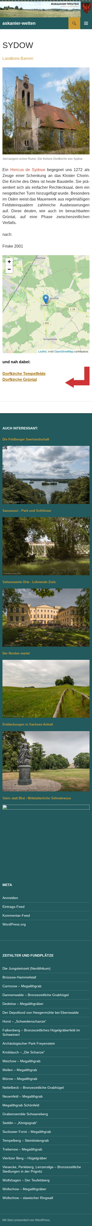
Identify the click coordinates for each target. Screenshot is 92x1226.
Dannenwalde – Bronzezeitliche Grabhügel (35, 995)
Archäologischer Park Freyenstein (28, 1043)
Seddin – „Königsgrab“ (19, 1123)
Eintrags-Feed (13, 907)
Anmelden (10, 898)
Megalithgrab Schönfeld (20, 1105)
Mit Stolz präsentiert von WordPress (26, 1220)
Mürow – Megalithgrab (19, 1079)
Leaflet (42, 351)
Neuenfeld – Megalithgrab (22, 1096)
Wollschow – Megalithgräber (24, 1189)
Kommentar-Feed (16, 915)
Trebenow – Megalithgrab (22, 1149)
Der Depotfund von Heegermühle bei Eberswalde (40, 1012)
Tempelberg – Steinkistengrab (25, 1140)
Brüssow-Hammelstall (19, 977)
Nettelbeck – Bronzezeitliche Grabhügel (33, 1087)
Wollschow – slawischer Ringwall (27, 1198)
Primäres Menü (86, 23)
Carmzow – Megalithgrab (21, 986)
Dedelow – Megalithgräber (22, 1004)
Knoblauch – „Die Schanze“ (23, 1052)
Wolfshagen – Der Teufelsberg (26, 1180)
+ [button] (9, 262)
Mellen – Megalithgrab (19, 1070)
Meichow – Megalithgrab (21, 1061)
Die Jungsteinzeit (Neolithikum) (26, 968)
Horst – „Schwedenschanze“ (24, 1021)
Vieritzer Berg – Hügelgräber (24, 1158)
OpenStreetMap (63, 351)
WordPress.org (14, 924)
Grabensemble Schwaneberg (25, 1114)
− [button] (9, 269)
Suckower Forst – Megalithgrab (26, 1132)
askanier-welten (19, 23)
